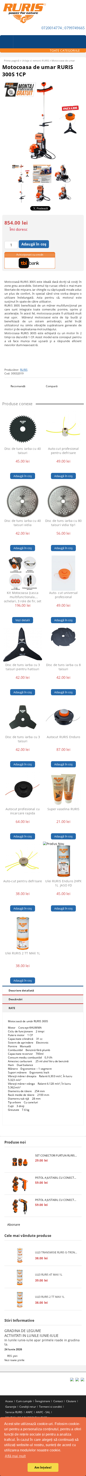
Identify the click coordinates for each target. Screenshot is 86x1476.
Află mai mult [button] (15, 1456)
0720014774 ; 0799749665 (63, 27)
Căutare (71, 1401)
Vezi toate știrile (14, 1360)
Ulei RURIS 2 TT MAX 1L (22, 953)
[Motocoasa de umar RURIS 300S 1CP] (43, 160)
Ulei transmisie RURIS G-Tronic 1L (56, 1252)
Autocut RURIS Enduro (63, 737)
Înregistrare (42, 1401)
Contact (58, 1401)
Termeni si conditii (50, 1407)
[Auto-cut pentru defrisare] (22, 861)
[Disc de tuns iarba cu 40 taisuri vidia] (22, 501)
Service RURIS (14, 1412)
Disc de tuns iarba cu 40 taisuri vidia (22, 523)
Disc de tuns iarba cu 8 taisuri (63, 667)
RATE (12, 1008)
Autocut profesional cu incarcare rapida (23, 811)
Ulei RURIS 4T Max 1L (48, 1274)
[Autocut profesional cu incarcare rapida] (22, 789)
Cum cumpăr (24, 1401)
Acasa (9, 1401)
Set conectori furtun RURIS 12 (56, 1155)
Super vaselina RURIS (63, 809)
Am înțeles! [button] (43, 1467)
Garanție (10, 1407)
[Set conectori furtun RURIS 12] (20, 1162)
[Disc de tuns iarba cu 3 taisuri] (22, 717)
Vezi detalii (22, 620)
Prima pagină (11, 60)
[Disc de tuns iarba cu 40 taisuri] (22, 429)
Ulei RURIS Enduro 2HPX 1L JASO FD (63, 883)
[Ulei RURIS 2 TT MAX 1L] (22, 933)
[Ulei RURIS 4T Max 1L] (20, 1277)
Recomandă (18, 386)
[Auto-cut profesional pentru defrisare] (63, 429)
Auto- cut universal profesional (63, 595)
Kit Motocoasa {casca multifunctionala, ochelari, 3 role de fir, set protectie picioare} (22, 597)
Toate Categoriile (65, 50)
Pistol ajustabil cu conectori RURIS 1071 (56, 1200)
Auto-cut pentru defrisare (22, 881)
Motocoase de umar (63, 60)
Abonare (13, 1224)
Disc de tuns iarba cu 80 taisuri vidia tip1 (63, 523)
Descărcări (15, 999)
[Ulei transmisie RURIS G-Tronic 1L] (20, 1255)
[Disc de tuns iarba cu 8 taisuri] (63, 645)
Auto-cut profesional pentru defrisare (63, 451)
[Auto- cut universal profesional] (63, 573)
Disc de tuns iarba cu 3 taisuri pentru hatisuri (22, 667)
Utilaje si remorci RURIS (35, 60)
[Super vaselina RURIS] (63, 789)
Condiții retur (27, 1407)
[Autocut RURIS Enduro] (63, 717)
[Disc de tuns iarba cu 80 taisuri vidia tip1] (63, 501)
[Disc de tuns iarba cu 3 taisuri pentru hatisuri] (22, 645)
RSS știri (12, 1356)
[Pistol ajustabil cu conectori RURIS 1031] (20, 1184)
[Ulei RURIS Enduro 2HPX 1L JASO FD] (63, 861)
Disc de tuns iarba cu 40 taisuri (22, 451)
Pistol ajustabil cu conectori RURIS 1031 (56, 1178)
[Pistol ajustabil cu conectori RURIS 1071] (20, 1206)
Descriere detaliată (21, 990)
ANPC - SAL (43, 1412)
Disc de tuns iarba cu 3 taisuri (22, 739)
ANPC (29, 1412)
